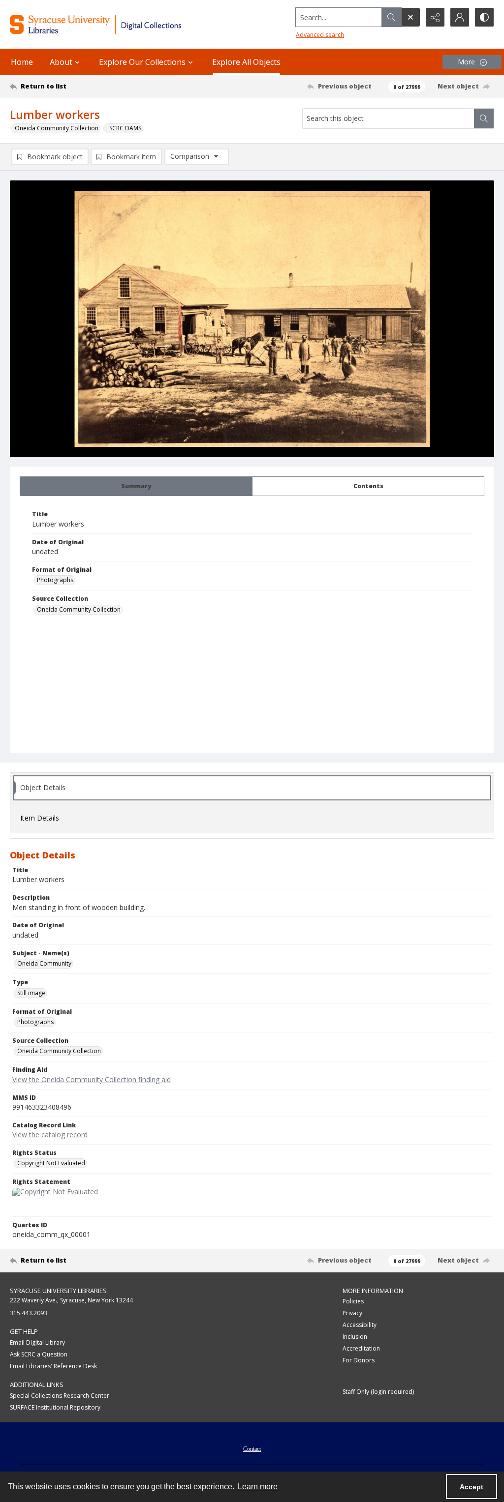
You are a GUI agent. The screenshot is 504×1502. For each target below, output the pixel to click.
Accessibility (360, 1325)
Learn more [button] (258, 1486)
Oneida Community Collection (56, 128)
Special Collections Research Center (59, 1395)
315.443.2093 (28, 1313)
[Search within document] (484, 118)
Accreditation (361, 1348)
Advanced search (320, 34)
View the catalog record (50, 1134)
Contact (252, 1448)
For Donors (359, 1360)
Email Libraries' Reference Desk (53, 1366)
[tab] (136, 486)
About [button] (61, 62)
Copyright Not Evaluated (51, 1163)
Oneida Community (44, 963)
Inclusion (355, 1336)
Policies (353, 1301)
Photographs (55, 580)
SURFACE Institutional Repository (55, 1407)
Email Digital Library (37, 1342)
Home (22, 62)
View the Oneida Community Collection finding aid (91, 1079)
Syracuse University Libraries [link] (58, 1290)
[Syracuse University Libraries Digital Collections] (116, 24)
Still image (31, 993)
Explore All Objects (246, 62)
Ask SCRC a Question (38, 1354)
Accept (471, 1487)
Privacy (352, 1313)
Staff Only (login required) (378, 1391)
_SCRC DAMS (124, 128)
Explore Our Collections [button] (142, 62)
